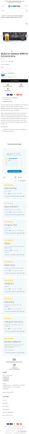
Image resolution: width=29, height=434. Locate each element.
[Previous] (2, 35)
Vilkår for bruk (20, 428)
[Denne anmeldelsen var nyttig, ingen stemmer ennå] (20, 196)
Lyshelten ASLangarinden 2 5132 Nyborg (6, 378)
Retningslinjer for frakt (10, 430)
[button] (2, 6)
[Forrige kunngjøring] (2, 1)
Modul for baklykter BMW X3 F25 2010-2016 (11, 17)
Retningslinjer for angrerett (19, 426)
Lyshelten (3, 15)
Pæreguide (5, 403)
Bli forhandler (6, 406)
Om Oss (4, 400)
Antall (2, 67)
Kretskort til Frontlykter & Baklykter (15, 15)
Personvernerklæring (11, 428)
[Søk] (26, 10)
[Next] (26, 35)
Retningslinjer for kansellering (19, 432)
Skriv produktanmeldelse (14, 171)
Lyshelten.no (9, 426)
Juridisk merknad (8, 432)
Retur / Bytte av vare (7, 415)
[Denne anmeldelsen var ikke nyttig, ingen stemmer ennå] (23, 196)
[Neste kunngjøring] (26, 1)
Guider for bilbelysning (8, 412)
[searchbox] (8, 177)
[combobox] (20, 180)
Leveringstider (6, 409)
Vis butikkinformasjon (7, 101)
